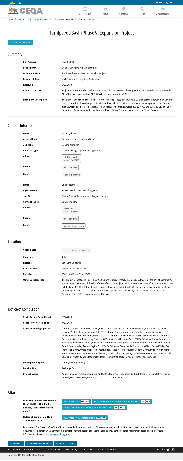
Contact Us (159, 2)
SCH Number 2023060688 (39, 19)
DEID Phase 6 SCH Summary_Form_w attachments (121, 401)
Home (10, 19)
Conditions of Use (33, 449)
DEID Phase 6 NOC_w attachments (84, 417)
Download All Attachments (39, 443)
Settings (172, 3)
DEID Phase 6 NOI (76, 401)
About (105, 14)
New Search (60, 443)
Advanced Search (162, 14)
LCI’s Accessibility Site (59, 434)
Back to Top (14, 449)
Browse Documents (107, 449)
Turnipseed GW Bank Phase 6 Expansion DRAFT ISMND (94, 407)
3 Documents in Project (20, 42)
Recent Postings (85, 14)
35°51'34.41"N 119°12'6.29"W (77, 250)
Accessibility (71, 449)
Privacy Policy (53, 449)
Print (72, 443)
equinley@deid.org (72, 174)
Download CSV (16, 443)
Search (142, 14)
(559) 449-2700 (70, 218)
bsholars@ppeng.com (74, 226)
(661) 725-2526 (70, 167)
